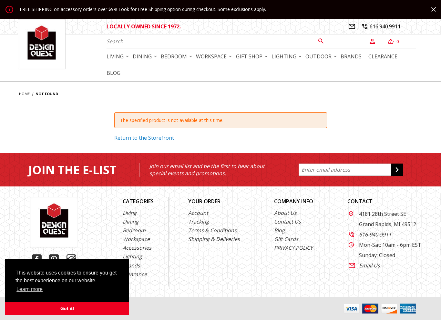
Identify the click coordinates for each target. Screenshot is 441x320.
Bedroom (134, 230)
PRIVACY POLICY (293, 247)
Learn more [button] (29, 289)
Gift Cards (286, 239)
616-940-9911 (370, 234)
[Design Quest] (42, 43)
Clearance (135, 274)
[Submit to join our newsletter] (397, 170)
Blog (279, 230)
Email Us (364, 265)
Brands (131, 265)
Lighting (132, 256)
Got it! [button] (67, 308)
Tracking (198, 221)
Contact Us (287, 221)
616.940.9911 (381, 26)
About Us (285, 212)
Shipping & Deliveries (214, 239)
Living (130, 212)
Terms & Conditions (212, 230)
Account (198, 212)
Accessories (137, 247)
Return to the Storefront (144, 137)
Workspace (136, 239)
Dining (130, 221)
